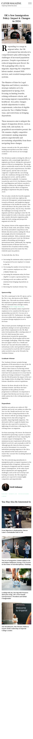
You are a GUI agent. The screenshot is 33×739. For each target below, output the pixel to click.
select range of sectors (17, 307)
